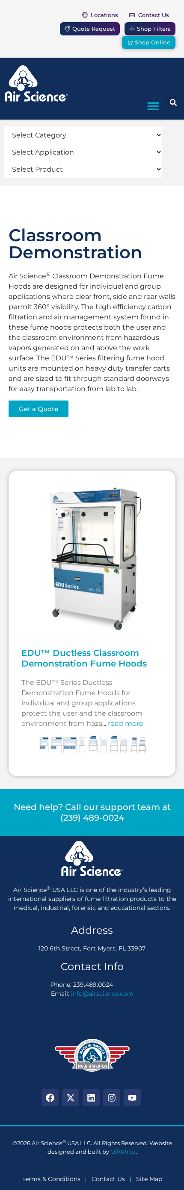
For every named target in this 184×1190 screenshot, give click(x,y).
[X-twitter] (70, 1097)
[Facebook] (50, 1097)
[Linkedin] (91, 1097)
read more (125, 723)
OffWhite (123, 1151)
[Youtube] (132, 1097)
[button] (153, 105)
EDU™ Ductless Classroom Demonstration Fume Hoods (84, 658)
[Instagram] (111, 1097)
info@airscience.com (102, 993)
